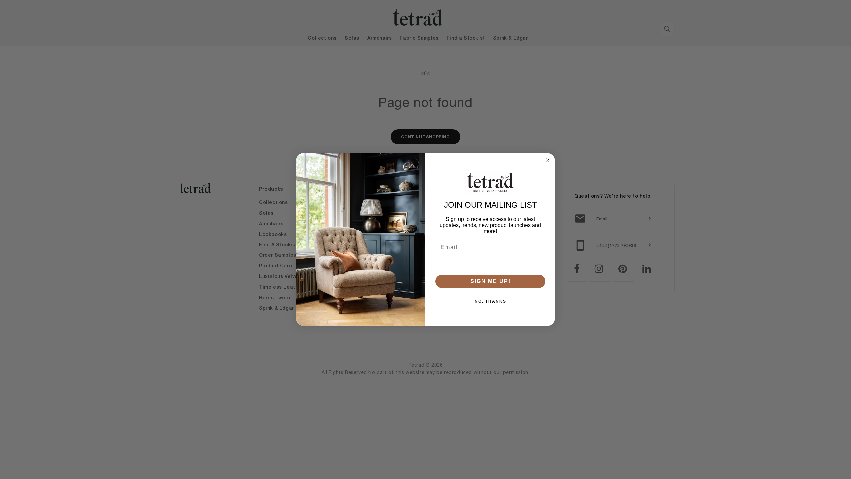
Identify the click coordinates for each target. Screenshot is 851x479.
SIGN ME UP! (490, 281)
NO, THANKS (490, 301)
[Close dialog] (548, 160)
